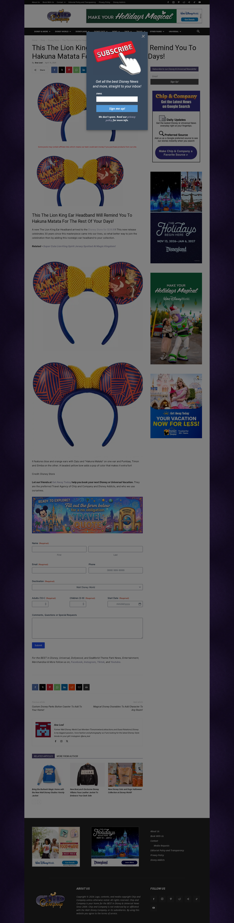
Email (99, 93)
